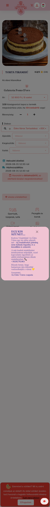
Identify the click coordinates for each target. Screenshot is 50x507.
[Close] (37, 231)
